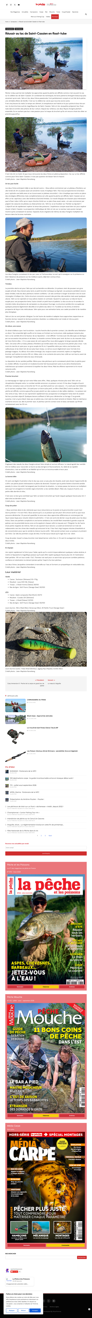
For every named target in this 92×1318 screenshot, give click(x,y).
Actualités (25, 12)
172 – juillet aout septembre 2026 (23, 785)
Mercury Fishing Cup (37, 17)
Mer (46, 12)
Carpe (41, 12)
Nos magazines (15, 12)
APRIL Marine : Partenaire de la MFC (24, 792)
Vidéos (48, 17)
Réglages (12, 1310)
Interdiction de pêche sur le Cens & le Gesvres (25, 819)
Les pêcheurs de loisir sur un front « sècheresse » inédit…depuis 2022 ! (35, 807)
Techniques (19, 29)
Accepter (35, 1310)
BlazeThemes (57, 1311)
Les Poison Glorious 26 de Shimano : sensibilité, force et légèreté (52, 751)
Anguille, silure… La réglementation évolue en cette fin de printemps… (35, 825)
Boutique (55, 17)
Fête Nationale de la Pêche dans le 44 (22, 831)
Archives (72, 987)
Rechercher (10, 1254)
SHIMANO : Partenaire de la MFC (23, 771)
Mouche (52, 12)
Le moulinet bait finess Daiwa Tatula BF (42, 728)
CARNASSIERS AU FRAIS (36, 700)
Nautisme (75, 12)
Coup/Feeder (66, 12)
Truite (58, 12)
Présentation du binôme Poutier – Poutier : (27, 799)
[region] (23, 1302)
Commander (65, 1245)
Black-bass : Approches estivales (40, 716)
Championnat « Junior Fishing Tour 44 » (23, 813)
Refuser (23, 1310)
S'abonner (46, 987)
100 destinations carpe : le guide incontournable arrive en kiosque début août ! (41, 778)
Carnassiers (34, 12)
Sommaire (20, 987)
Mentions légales (54, 1306)
